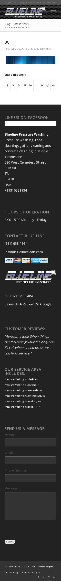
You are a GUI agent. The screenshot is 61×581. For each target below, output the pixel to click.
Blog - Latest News (17, 24)
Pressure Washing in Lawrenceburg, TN (25, 395)
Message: (12, 488)
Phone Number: (16, 470)
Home (21, 27)
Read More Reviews (20, 295)
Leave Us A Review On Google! (28, 304)
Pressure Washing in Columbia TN (22, 384)
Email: (10, 452)
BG (7, 42)
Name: (10, 435)
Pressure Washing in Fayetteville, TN (23, 390)
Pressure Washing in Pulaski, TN (21, 379)
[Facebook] (38, 576)
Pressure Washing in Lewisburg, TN (23, 401)
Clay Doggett (42, 49)
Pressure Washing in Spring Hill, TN (22, 406)
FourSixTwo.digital (32, 572)
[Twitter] (48, 576)
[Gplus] (43, 576)
